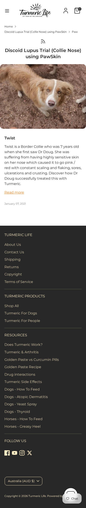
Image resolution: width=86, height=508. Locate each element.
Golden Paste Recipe (22, 367)
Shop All (11, 306)
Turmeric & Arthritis (21, 352)
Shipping (12, 259)
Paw (75, 31)
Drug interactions (19, 374)
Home (8, 26)
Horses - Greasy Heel (22, 426)
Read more (14, 192)
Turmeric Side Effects (23, 382)
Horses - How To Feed (23, 419)
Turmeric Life (37, 496)
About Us (12, 244)
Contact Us (14, 252)
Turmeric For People (22, 321)
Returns (11, 267)
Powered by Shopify (60, 496)
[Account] (65, 9)
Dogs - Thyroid (17, 412)
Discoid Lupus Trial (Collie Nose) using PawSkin (35, 31)
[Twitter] (29, 453)
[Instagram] (22, 453)
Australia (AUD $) (21, 481)
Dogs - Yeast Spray (20, 404)
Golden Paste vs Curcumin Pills (31, 360)
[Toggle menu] (5, 10)
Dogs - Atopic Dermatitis (26, 397)
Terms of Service (18, 282)
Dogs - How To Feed (22, 389)
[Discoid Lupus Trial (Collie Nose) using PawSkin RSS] (43, 41)
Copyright (13, 274)
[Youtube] (14, 453)
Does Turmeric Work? (23, 345)
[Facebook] (7, 453)
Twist (9, 137)
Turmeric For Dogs (20, 313)
